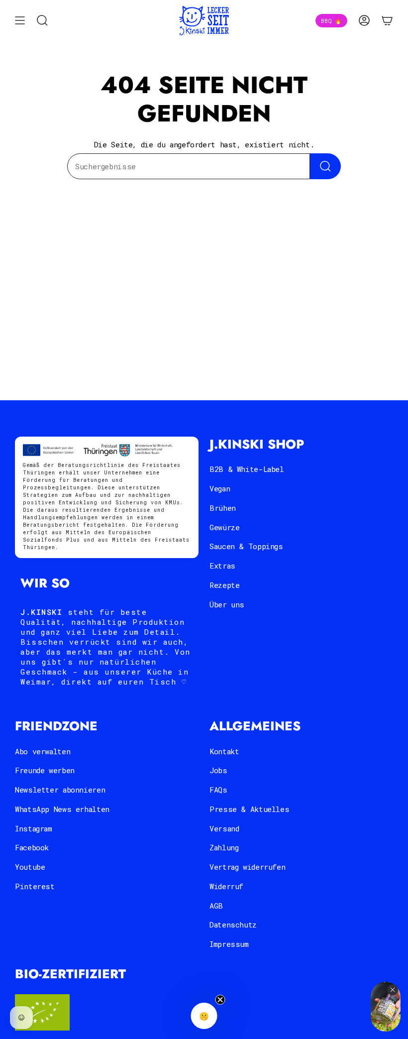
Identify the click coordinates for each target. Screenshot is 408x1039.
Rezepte (224, 585)
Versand (224, 828)
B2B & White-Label (246, 469)
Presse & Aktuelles (249, 809)
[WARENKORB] (387, 20)
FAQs (218, 790)
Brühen (222, 508)
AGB (216, 906)
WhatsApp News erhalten (62, 809)
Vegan (219, 488)
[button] (204, 1016)
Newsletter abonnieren (60, 790)
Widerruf (226, 886)
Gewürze (224, 527)
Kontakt (224, 751)
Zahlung (223, 847)
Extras (222, 566)
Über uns (226, 604)
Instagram (33, 828)
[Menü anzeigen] (20, 20)
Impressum (229, 944)
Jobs (218, 770)
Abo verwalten (42, 751)
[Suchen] (325, 166)
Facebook (32, 847)
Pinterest (35, 886)
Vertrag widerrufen (247, 867)
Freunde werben (45, 770)
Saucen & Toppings (246, 546)
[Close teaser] (220, 1000)
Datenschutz (233, 924)
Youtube (30, 867)
